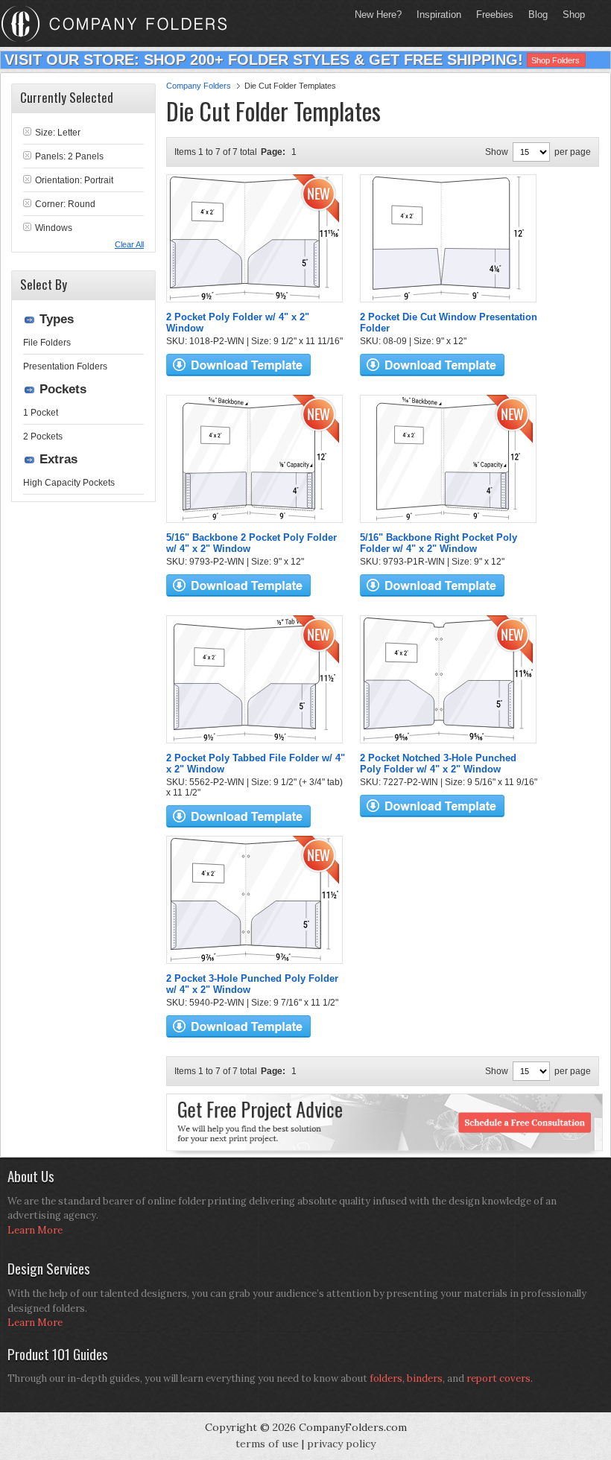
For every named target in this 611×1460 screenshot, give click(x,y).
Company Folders (198, 85)
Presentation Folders (65, 366)
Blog (538, 14)
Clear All (129, 244)
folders (386, 1378)
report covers (498, 1378)
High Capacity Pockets (69, 482)
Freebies (491, 14)
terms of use (267, 1443)
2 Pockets (43, 436)
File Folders (47, 342)
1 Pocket (40, 412)
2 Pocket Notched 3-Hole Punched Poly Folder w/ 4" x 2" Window (438, 763)
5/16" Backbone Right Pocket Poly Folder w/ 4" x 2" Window (438, 543)
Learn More (35, 1230)
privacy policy (341, 1443)
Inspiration (439, 14)
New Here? (378, 14)
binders (425, 1378)
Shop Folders (555, 60)
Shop (570, 14)
